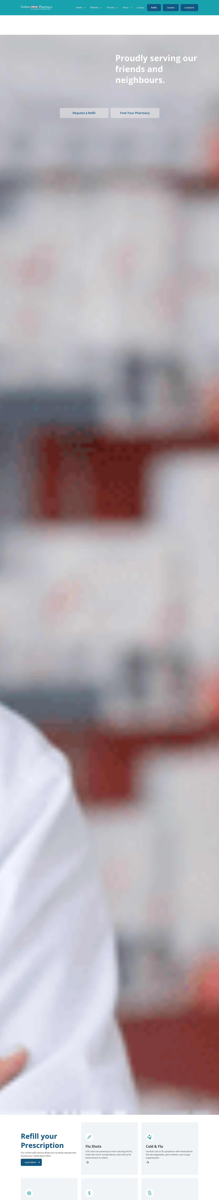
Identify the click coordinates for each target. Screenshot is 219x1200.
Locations (189, 7)
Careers (171, 7)
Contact (140, 7)
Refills (154, 7)
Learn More (30, 1162)
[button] (81, 7)
